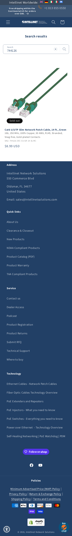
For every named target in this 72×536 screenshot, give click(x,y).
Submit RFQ (14, 342)
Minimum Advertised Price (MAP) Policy (35, 489)
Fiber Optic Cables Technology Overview (32, 392)
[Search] (64, 49)
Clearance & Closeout (20, 230)
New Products (15, 239)
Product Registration (20, 324)
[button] (8, 22)
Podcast (12, 316)
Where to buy (15, 359)
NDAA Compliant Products (23, 248)
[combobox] (36, 49)
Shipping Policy (21, 499)
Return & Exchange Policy (45, 494)
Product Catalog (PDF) (21, 256)
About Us (12, 222)
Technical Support (18, 351)
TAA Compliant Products (22, 274)
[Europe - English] (41, 2)
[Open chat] (64, 527)
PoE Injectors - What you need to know (31, 410)
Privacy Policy (18, 494)
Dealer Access (15, 307)
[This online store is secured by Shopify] (36, 525)
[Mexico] (56, 2)
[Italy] (51, 2)
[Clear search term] (55, 49)
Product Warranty (18, 265)
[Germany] (46, 2)
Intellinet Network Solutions (40, 532)
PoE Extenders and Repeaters (25, 401)
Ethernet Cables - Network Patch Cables (32, 384)
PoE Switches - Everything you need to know (35, 419)
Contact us (13, 298)
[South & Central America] (61, 2)
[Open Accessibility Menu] (7, 529)
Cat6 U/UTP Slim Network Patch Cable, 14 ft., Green (35, 129)
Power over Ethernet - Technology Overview (35, 427)
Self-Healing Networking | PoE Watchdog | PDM (36, 436)
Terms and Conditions (47, 499)
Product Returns (17, 333)
